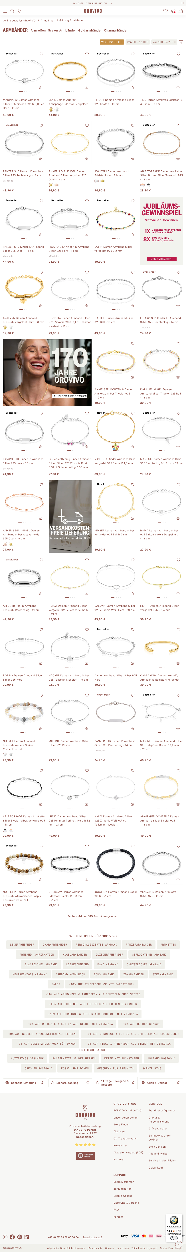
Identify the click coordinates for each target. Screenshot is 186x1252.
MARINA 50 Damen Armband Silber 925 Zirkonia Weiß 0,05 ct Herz (23, 103)
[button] (181, 42)
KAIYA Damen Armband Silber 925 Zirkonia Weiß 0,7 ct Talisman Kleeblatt (113, 820)
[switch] (174, 1238)
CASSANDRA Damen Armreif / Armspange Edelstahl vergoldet (159, 677)
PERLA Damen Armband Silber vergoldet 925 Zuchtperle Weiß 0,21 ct (68, 609)
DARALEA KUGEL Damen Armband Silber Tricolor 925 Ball (160, 393)
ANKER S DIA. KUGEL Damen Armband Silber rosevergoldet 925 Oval (21, 534)
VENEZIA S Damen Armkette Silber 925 (158, 893)
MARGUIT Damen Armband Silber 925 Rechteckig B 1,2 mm (161, 460)
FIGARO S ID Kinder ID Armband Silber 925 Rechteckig (160, 320)
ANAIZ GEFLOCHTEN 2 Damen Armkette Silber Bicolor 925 (159, 820)
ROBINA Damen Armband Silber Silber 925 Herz (23, 677)
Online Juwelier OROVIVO (19, 20)
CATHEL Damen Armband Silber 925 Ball (114, 320)
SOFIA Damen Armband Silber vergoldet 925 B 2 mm (113, 248)
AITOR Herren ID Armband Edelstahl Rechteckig (21, 607)
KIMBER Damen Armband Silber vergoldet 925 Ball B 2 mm (114, 532)
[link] (138, 42)
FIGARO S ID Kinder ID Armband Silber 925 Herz (69, 248)
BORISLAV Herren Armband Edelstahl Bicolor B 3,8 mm (66, 896)
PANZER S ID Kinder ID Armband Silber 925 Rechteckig (115, 743)
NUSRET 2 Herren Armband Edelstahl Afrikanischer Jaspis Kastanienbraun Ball (22, 896)
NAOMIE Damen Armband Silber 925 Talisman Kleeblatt (69, 677)
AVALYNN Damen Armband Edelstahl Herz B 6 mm (111, 173)
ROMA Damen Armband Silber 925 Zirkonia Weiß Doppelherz (159, 534)
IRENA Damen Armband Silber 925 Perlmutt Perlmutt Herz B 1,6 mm (69, 820)
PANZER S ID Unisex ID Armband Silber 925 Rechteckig (24, 173)
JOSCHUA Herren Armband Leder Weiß (115, 893)
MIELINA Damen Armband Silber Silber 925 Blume (69, 743)
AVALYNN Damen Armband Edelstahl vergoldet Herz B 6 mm (23, 320)
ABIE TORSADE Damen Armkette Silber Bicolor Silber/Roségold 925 (161, 175)
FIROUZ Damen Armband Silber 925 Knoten (114, 101)
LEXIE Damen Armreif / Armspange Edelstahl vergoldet (68, 101)
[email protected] (92, 1237)
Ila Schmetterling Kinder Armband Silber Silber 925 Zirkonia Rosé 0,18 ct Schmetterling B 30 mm (70, 463)
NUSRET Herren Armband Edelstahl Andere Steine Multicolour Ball (19, 745)
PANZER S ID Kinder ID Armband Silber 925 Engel (23, 248)
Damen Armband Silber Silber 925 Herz (115, 677)
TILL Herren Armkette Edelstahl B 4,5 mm (161, 101)
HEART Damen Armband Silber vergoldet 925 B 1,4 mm (159, 607)
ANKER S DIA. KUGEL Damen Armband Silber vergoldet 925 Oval (67, 175)
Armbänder (48, 20)
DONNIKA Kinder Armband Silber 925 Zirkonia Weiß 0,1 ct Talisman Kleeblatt (70, 322)
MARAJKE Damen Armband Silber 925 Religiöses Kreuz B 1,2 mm (161, 745)
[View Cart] (180, 10)
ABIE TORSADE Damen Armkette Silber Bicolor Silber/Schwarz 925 (24, 820)
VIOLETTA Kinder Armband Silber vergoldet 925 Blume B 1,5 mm (115, 460)
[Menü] (180, 1216)
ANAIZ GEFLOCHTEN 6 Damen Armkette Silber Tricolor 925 (113, 393)
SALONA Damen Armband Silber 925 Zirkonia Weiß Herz (114, 607)
